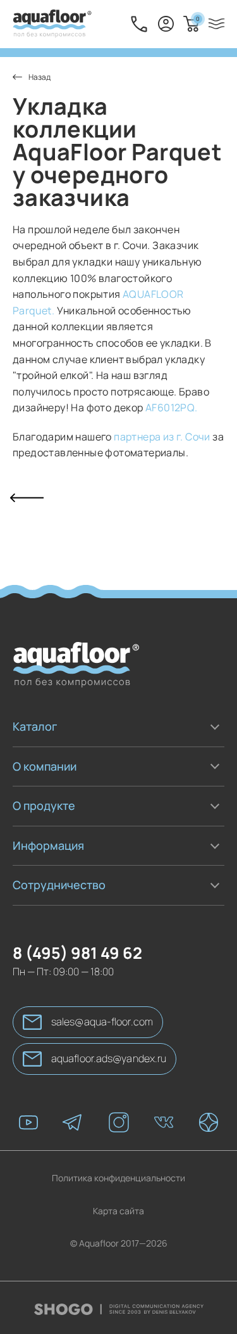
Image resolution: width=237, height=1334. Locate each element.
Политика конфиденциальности (118, 1182)
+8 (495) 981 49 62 (139, 24)
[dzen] (208, 1128)
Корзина (197, 19)
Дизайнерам (39, 915)
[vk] (163, 1128)
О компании (44, 766)
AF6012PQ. (171, 407)
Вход (166, 24)
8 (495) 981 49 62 (77, 957)
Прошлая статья (26, 498)
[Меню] (216, 23)
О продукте (44, 805)
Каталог (35, 726)
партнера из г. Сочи (163, 437)
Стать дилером (44, 908)
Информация (48, 845)
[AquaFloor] (52, 24)
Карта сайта (118, 1215)
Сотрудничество (59, 884)
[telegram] (73, 1128)
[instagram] (119, 1128)
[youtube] (28, 1128)
